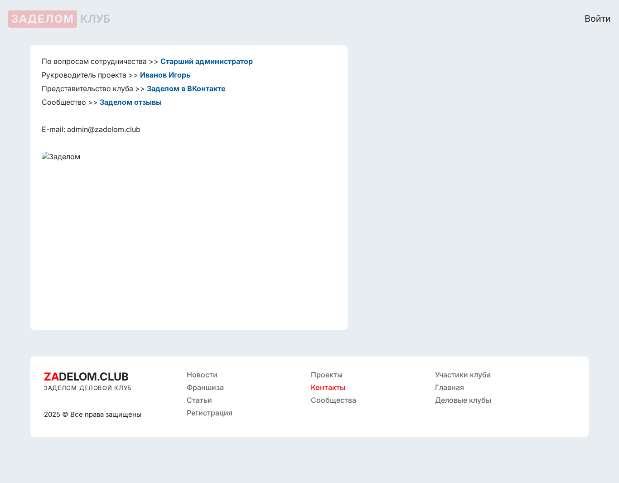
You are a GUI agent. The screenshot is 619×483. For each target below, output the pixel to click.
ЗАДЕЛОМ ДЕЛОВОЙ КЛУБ (87, 387)
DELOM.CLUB (86, 376)
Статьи (199, 400)
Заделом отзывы (131, 102)
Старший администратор (206, 61)
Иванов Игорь (165, 74)
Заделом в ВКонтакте (186, 88)
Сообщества (333, 400)
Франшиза (205, 387)
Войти (598, 18)
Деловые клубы (463, 400)
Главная (449, 387)
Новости (202, 374)
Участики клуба (463, 374)
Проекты (327, 374)
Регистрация (209, 412)
